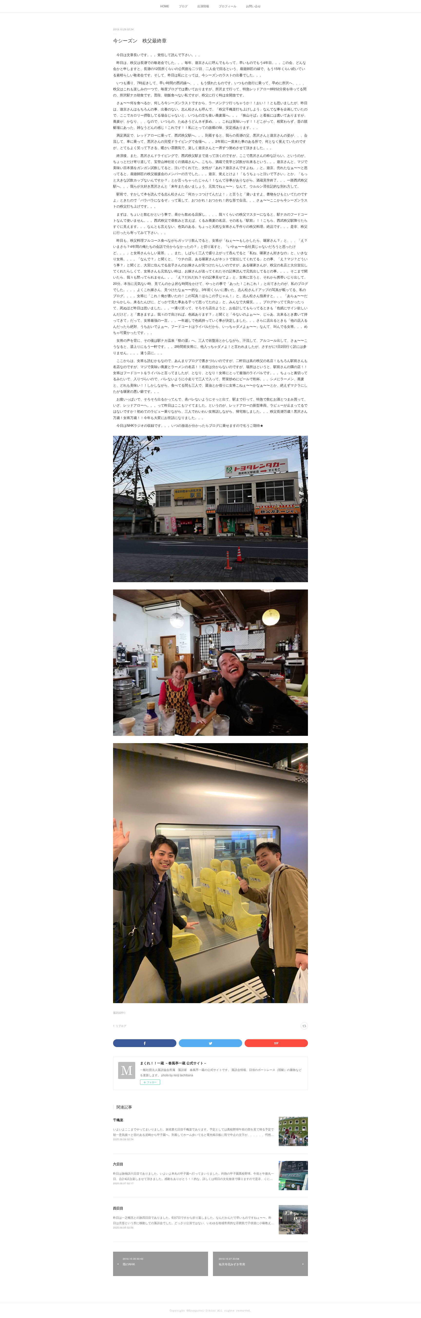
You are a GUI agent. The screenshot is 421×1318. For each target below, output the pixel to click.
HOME (164, 6)
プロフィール (227, 6)
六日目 (118, 1163)
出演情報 (203, 6)
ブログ (183, 6)
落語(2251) (119, 1012)
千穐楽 (118, 1119)
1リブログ (119, 1026)
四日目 (118, 1208)
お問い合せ (253, 6)
